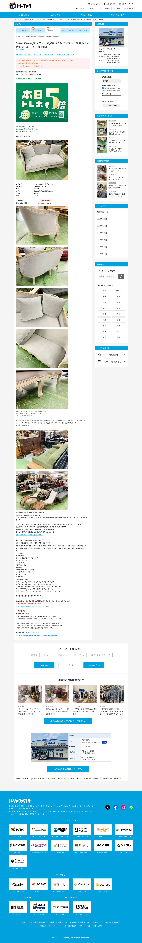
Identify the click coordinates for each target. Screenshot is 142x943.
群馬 (118, 302)
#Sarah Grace (49, 54)
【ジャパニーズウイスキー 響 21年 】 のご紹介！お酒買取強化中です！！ (57, 711)
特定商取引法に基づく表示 (80, 922)
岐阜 (104, 331)
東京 (104, 290)
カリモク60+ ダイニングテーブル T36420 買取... (117, 124)
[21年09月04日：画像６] (42, 409)
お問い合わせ (97, 925)
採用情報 (117, 8)
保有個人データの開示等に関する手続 (106, 922)
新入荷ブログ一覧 (28, 20)
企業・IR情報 (105, 8)
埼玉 (104, 296)
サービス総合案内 (110, 354)
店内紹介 (38, 30)
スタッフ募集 (82, 30)
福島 (118, 320)
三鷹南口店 (98, 778)
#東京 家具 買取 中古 (65, 54)
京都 (118, 314)
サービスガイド (80, 8)
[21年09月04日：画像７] (42, 468)
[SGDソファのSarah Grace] (42, 286)
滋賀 (104, 314)
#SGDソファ (38, 54)
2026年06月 (102, 232)
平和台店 (81, 778)
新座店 (44, 778)
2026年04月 (102, 246)
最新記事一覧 (102, 211)
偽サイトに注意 (84, 925)
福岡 (104, 337)
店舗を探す (24, 14)
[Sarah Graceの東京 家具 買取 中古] (42, 327)
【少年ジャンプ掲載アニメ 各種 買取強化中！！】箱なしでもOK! (85, 711)
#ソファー (28, 54)
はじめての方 (111, 4)
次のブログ (92, 665)
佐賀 (118, 337)
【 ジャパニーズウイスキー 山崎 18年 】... (117, 170)
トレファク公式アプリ (111, 362)
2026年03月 (102, 253)
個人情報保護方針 (40, 922)
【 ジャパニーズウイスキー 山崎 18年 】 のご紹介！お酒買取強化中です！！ (29, 711)
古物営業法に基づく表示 (58, 922)
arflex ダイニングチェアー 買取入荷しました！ (117, 133)
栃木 (104, 308)
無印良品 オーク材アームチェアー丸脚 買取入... (116, 150)
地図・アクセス (67, 30)
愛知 (118, 325)
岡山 (118, 331)
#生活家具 (19, 54)
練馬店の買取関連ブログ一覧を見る (67, 720)
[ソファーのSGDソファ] (42, 245)
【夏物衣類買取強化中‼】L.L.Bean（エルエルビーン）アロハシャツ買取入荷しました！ (112, 711)
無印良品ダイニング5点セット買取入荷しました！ (116, 141)
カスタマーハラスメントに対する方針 (62, 925)
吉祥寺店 (35, 778)
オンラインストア (127, 4)
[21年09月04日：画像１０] (42, 122)
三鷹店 (89, 778)
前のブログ (45, 665)
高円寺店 (118, 778)
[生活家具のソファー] (42, 179)
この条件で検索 (111, 105)
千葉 (104, 302)
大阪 (118, 308)
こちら (40, 63)
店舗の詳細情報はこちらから (68, 768)
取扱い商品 (86, 14)
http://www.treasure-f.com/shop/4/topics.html (32, 606)
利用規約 (43, 925)
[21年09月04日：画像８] (42, 509)
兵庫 (104, 320)
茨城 (118, 296)
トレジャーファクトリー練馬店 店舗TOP (45, 20)
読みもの (93, 8)
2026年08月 (102, 218)
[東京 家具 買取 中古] (42, 368)
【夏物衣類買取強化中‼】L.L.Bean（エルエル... (117, 195)
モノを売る (55, 14)
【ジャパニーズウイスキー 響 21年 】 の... (117, 178)
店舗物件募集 (128, 8)
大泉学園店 (52, 778)
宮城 (104, 325)
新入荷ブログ (117, 14)
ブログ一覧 (69, 665)
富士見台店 (62, 778)
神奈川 (118, 290)
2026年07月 (102, 225)
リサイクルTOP (18, 20)
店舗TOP (23, 30)
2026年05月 (102, 239)
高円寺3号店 (108, 778)
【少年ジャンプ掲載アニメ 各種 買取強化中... (117, 187)
